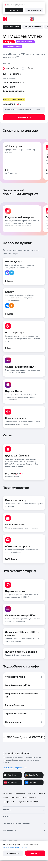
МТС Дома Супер (12, 27)
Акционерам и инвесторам (28, 802)
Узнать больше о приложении (14, 768)
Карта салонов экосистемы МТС (24, 797)
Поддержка (20, 793)
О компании (7, 793)
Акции (5, 797)
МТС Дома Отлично (32, 27)
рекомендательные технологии (16, 847)
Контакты (31, 793)
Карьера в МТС (8, 802)
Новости (42, 793)
